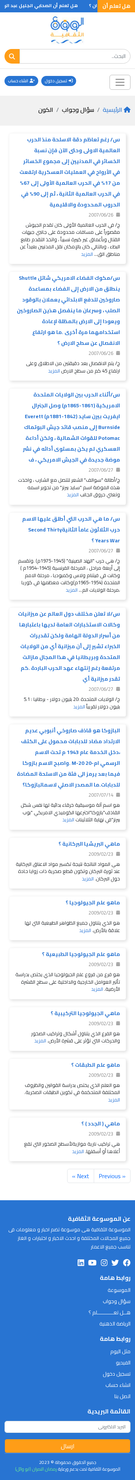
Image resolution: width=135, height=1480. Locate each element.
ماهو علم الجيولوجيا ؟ (93, 902)
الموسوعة (119, 1290)
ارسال (68, 1446)
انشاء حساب (18, 81)
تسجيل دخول (56, 81)
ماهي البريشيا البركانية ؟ (89, 844)
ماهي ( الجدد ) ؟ (100, 1123)
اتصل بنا (122, 1396)
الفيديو (123, 1362)
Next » (80, 1176)
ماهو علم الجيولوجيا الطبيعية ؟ (81, 954)
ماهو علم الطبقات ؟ (95, 1065)
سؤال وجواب (116, 1301)
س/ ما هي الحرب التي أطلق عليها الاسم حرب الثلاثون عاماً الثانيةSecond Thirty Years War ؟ (71, 529)
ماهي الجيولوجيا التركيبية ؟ (85, 1013)
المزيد (87, 253)
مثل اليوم (120, 1351)
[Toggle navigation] (120, 82)
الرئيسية (112, 109)
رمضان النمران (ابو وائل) (36, 1469)
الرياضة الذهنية (114, 1324)
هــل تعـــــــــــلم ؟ (109, 1312)
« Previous (112, 1176)
